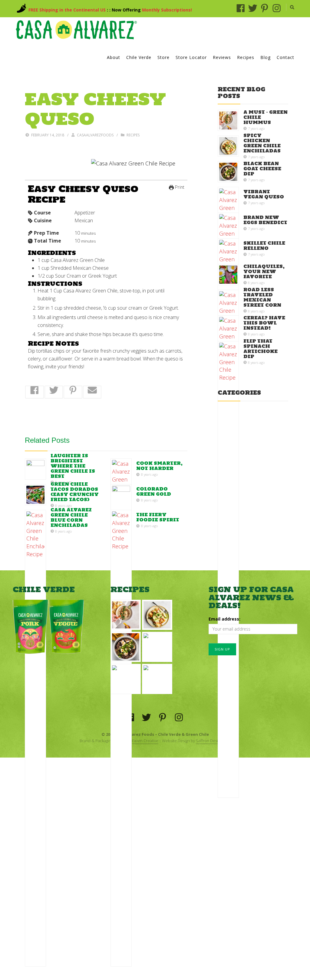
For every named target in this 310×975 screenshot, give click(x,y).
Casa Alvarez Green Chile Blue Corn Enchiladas (71, 517)
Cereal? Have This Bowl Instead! (264, 322)
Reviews (222, 57)
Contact (285, 57)
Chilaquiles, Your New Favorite (264, 271)
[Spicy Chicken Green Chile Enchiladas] (228, 146)
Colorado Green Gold (153, 492)
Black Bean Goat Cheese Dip (262, 168)
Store (163, 57)
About (113, 57)
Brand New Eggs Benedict (265, 220)
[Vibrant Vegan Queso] (157, 647)
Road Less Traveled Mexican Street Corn (262, 297)
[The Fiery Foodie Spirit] (121, 738)
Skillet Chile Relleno (264, 246)
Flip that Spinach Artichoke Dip (260, 349)
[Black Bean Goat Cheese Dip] (228, 171)
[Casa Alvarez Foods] (76, 29)
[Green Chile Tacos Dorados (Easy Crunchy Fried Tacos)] (35, 494)
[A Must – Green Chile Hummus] (228, 120)
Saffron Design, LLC (213, 740)
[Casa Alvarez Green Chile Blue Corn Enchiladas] (35, 738)
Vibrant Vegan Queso (263, 194)
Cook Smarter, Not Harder (159, 466)
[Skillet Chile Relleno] (157, 679)
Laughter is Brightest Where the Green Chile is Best (73, 466)
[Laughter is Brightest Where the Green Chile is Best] (35, 469)
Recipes (245, 57)
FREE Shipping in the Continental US (67, 10)
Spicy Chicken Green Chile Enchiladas (262, 143)
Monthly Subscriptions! (167, 10)
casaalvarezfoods (95, 135)
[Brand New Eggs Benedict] (125, 679)
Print (179, 187)
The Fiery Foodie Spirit (157, 517)
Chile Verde (138, 57)
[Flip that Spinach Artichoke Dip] (228, 569)
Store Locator (191, 57)
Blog (265, 57)
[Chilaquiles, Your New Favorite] (228, 274)
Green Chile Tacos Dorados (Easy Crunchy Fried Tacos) (75, 492)
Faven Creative (145, 740)
